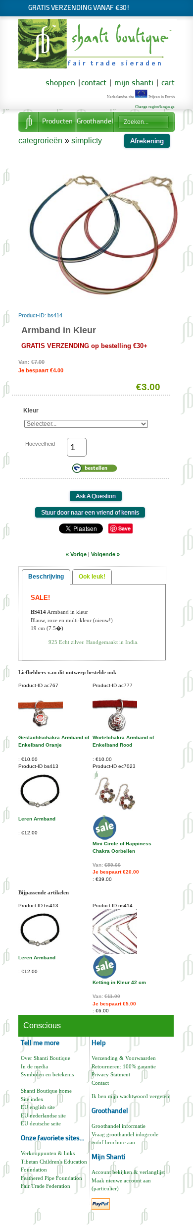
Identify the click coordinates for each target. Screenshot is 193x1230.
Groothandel (95, 121)
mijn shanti (132, 83)
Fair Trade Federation (45, 1186)
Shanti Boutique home (46, 1091)
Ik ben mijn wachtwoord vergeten (130, 1096)
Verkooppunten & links (48, 1153)
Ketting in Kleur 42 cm (119, 982)
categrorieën (40, 140)
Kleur (31, 410)
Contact (100, 1083)
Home (28, 122)
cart (168, 83)
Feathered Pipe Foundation (51, 1178)
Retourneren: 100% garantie (124, 1066)
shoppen (60, 83)
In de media (34, 1066)
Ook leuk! (92, 577)
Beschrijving (46, 577)
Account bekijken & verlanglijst (128, 1172)
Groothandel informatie (118, 1126)
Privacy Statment (111, 1074)
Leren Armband (36, 818)
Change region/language (155, 107)
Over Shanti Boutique (45, 1058)
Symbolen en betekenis (47, 1074)
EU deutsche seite (41, 1123)
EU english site (38, 1107)
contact (93, 83)
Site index (32, 1099)
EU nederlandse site (43, 1115)
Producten (57, 121)
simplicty (86, 140)
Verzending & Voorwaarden (124, 1058)
